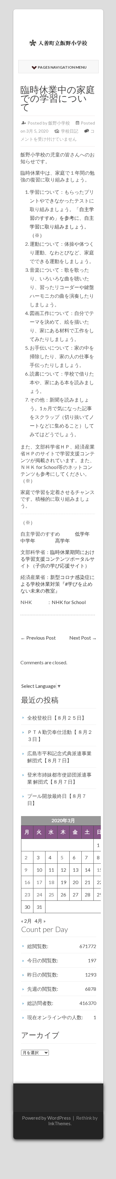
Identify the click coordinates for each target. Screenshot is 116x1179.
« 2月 (26, 921)
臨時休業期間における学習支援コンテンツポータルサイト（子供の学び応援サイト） (57, 558)
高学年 (62, 540)
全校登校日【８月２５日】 (57, 718)
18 (51, 882)
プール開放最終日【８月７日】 (57, 799)
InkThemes (59, 1123)
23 (27, 894)
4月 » (40, 921)
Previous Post (38, 638)
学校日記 (69, 131)
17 (39, 882)
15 (99, 870)
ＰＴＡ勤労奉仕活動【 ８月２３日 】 (59, 735)
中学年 (27, 540)
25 (51, 894)
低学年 (82, 534)
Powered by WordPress (46, 1118)
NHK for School (69, 602)
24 (39, 894)
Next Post (83, 638)
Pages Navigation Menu (62, 67)
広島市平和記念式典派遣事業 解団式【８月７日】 (59, 756)
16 (27, 882)
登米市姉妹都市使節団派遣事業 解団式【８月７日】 (59, 778)
